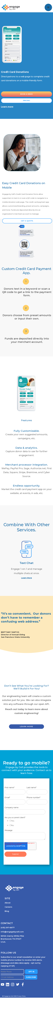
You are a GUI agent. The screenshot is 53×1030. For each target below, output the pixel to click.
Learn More (26, 578)
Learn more (7, 107)
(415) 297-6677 (8, 927)
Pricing (26, 100)
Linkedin (7, 984)
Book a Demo (26, 94)
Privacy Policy (21, 996)
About (7, 903)
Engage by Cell (9, 4)
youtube (2, 984)
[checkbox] (26, 823)
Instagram (13, 984)
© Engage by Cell (9, 996)
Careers (8, 907)
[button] (48, 7)
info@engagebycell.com (12, 932)
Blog (7, 911)
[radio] (28, 821)
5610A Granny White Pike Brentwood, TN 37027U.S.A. (12, 939)
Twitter (18, 984)
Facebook (23, 984)
